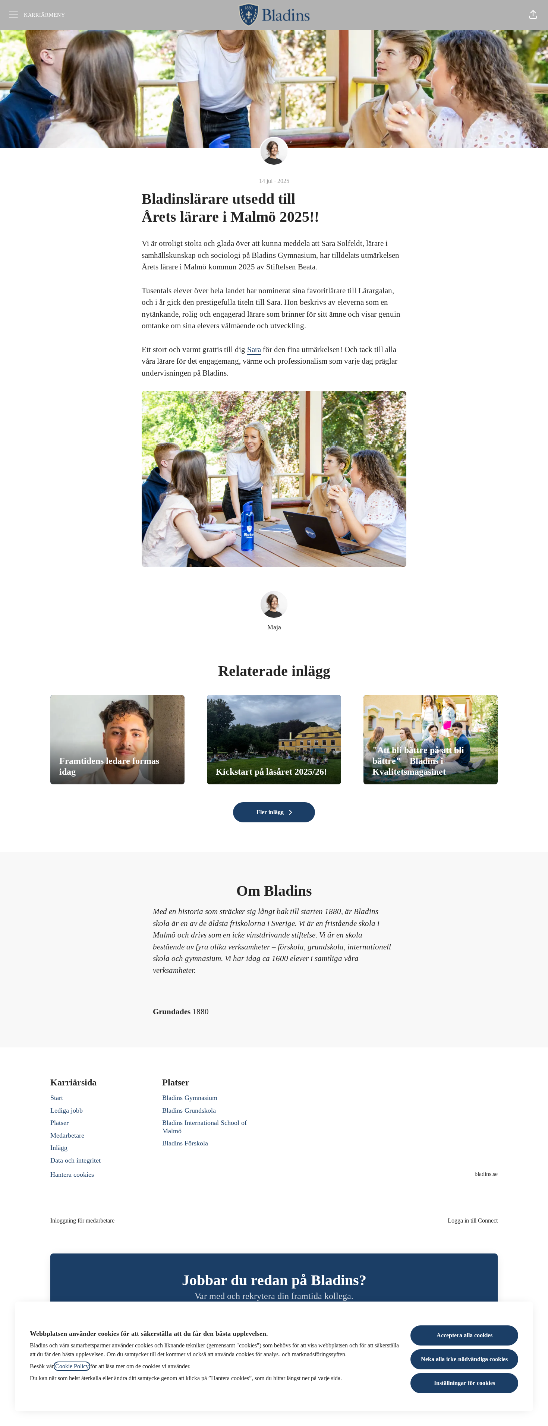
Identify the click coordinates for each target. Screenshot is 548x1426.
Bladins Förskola (185, 1143)
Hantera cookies (72, 1174)
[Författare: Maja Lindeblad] (274, 604)
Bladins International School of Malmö (204, 1127)
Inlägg (58, 1147)
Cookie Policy (72, 1366)
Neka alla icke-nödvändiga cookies (464, 1359)
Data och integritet (75, 1160)
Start (56, 1097)
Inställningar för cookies (464, 1383)
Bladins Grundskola (189, 1110)
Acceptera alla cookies (464, 1335)
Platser (59, 1122)
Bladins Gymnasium (189, 1097)
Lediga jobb (66, 1110)
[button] (533, 14)
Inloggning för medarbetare (82, 1220)
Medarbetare (67, 1135)
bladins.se (486, 1174)
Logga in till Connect (473, 1220)
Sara (254, 349)
